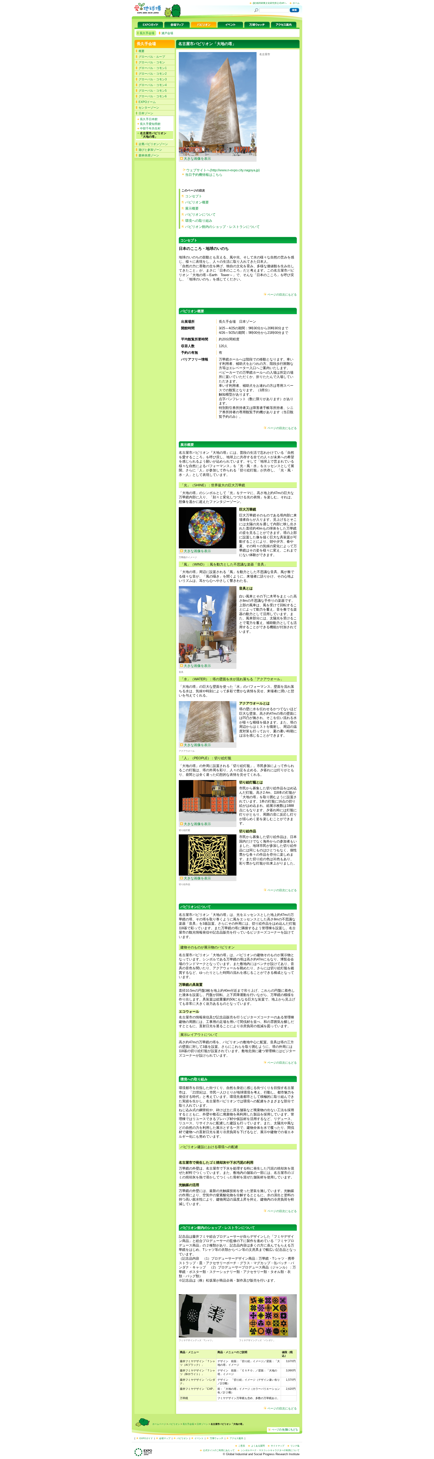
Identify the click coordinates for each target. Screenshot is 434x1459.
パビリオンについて (200, 214)
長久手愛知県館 (150, 124)
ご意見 (241, 1446)
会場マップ (177, 25)
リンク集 (295, 1446)
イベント (230, 25)
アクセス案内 (283, 25)
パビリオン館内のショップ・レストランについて (222, 227)
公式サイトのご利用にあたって (219, 1450)
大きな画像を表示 (197, 158)
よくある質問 (258, 1446)
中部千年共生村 (150, 128)
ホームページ (159, 1424)
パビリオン (203, 25)
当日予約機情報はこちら (203, 175)
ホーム (296, 3)
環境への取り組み (198, 220)
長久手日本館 (149, 119)
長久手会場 (146, 44)
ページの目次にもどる (282, 294)
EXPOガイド (150, 25)
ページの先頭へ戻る (283, 1430)
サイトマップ (277, 1446)
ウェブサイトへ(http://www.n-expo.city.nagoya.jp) (223, 170)
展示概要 (192, 208)
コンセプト (193, 196)
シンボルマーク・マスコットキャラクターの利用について (270, 1450)
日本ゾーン (202, 1424)
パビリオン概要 (197, 202)
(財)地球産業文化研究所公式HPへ (270, 3)
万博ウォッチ (257, 25)
